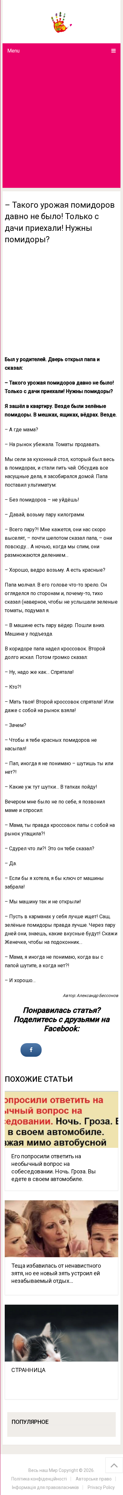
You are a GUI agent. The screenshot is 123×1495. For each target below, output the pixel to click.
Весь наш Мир (43, 1470)
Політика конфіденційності (39, 1478)
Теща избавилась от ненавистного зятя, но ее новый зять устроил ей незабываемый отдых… (56, 1273)
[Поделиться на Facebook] (31, 1050)
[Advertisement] (61, 123)
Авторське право (94, 1478)
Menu (13, 51)
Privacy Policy (101, 1487)
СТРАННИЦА (28, 1370)
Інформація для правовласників (45, 1487)
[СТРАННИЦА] (61, 1333)
